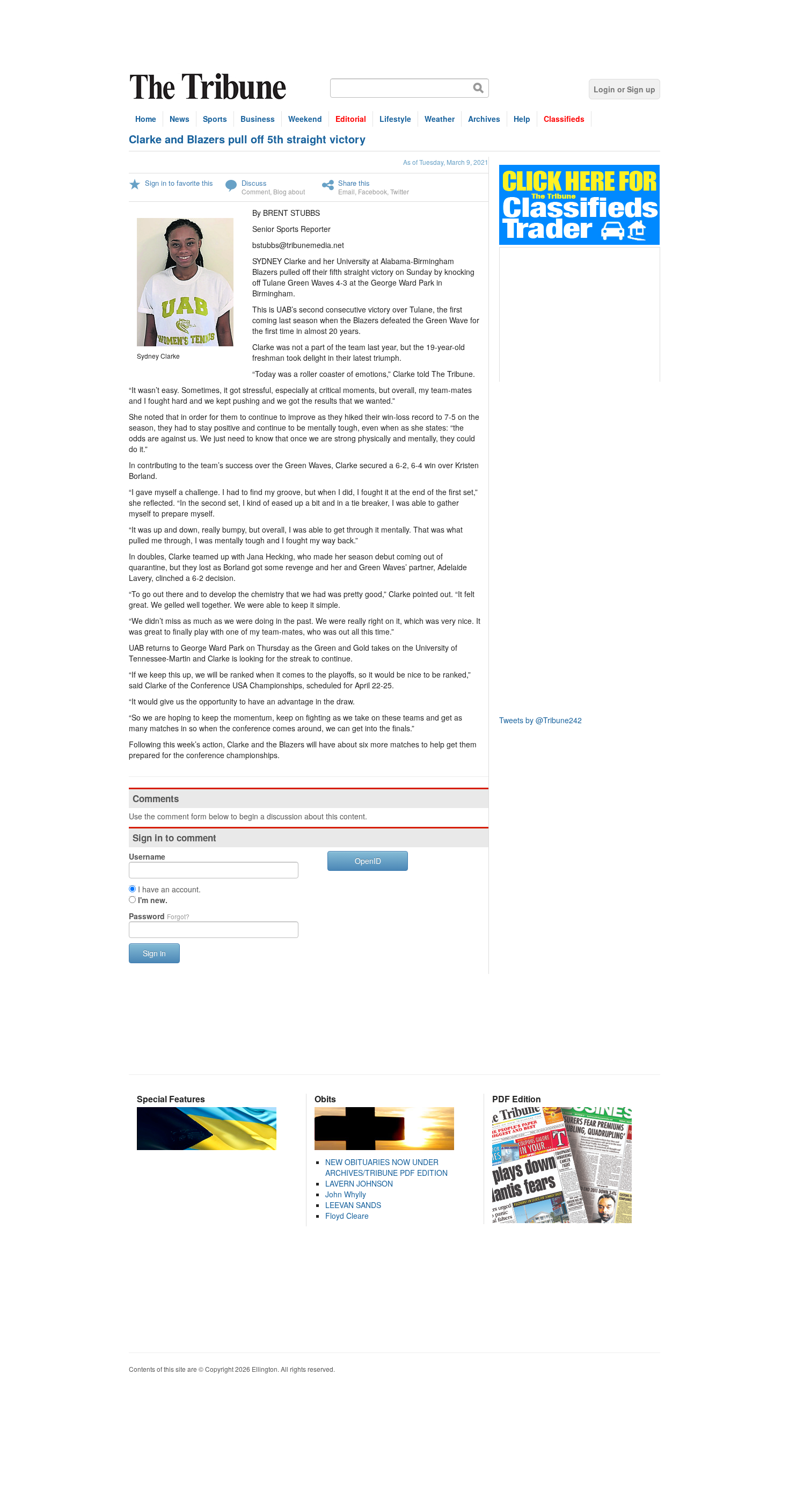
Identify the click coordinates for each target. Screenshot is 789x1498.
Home (145, 118)
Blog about (289, 191)
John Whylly (345, 1194)
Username (147, 856)
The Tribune (209, 86)
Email (346, 191)
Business (257, 118)
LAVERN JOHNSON (359, 1183)
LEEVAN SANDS (353, 1204)
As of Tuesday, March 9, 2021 (445, 161)
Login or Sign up (624, 89)
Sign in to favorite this (179, 183)
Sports (215, 118)
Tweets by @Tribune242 (540, 720)
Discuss (254, 183)
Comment (256, 191)
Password (159, 916)
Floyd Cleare (347, 1215)
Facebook (372, 191)
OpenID (368, 860)
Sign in (154, 953)
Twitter (399, 191)
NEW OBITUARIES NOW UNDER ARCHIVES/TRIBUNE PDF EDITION (386, 1167)
